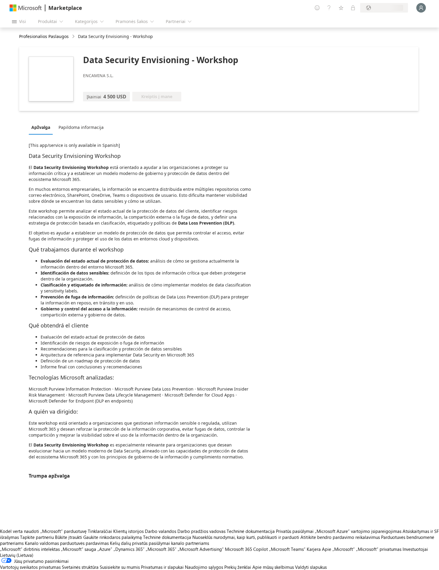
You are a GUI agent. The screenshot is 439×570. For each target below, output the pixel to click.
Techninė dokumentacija (251, 531)
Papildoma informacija (81, 127)
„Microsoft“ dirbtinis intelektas (30, 549)
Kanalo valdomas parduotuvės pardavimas (67, 543)
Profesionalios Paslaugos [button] (44, 36)
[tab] (42, 127)
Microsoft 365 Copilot (246, 549)
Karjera (314, 549)
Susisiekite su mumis (120, 567)
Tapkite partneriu (37, 537)
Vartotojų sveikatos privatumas (30, 567)
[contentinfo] (74, 36)
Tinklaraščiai (100, 531)
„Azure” (104, 549)
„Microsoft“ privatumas (378, 549)
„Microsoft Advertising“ (201, 549)
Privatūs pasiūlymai (295, 531)
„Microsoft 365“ (161, 549)
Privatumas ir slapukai (162, 567)
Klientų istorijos (128, 531)
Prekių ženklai (237, 567)
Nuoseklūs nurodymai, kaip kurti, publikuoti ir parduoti (245, 537)
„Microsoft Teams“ (287, 549)
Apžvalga (40, 127)
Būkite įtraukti (68, 537)
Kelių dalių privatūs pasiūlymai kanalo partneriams (159, 543)
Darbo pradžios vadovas (201, 531)
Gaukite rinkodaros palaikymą (112, 537)
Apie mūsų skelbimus (273, 567)
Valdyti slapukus (311, 567)
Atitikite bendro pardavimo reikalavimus (340, 537)
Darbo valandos (160, 531)
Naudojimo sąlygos (204, 567)
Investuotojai (415, 549)
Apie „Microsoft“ (338, 549)
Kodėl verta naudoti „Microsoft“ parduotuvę (43, 531)
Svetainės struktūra (80, 567)
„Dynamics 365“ (129, 549)
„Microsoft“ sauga (78, 549)
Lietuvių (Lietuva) (16, 555)
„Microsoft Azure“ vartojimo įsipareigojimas (359, 531)
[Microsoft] (26, 7)
